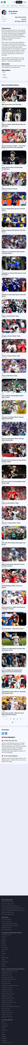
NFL (3, 122)
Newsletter (4, 1038)
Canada (3, 966)
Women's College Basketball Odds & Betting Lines (13, 910)
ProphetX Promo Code (7, 987)
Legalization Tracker (6, 934)
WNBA (3, 102)
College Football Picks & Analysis (9, 923)
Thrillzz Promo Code (6, 1014)
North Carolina (5, 961)
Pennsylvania (5, 949)
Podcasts (4, 1036)
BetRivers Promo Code (7, 1000)
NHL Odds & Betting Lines (8, 914)
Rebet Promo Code (6, 1010)
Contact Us (4, 1040)
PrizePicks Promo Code (7, 1016)
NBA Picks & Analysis (7, 921)
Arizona (3, 943)
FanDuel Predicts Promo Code (9, 979)
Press (3, 1032)
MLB (3, 646)
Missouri (4, 963)
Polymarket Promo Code (7, 977)
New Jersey (4, 947)
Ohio (3, 955)
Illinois (3, 951)
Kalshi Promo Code (6, 981)
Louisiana (4, 938)
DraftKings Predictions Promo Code (10, 985)
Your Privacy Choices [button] (7, 1042)
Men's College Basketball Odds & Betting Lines (12, 908)
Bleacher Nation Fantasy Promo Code (10, 1006)
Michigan (4, 953)
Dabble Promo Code (6, 1004)
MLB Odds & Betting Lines (8, 912)
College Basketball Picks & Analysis (10, 925)
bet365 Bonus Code (6, 975)
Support (3, 1034)
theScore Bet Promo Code (8, 993)
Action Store (4, 1030)
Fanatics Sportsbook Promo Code (9, 971)
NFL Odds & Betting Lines (8, 901)
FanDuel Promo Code (7, 991)
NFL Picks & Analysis (6, 919)
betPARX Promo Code (7, 996)
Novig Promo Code (6, 983)
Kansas (3, 959)
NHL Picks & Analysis (7, 929)
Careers (3, 1028)
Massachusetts (5, 957)
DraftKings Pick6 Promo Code (9, 1002)
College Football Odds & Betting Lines (10, 906)
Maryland (4, 941)
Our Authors (4, 1023)
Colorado (4, 945)
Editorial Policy (5, 1026)
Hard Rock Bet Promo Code (8, 998)
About (3, 1021)
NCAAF (3, 711)
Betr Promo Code (6, 1008)
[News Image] (14, 94)
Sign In (24, 2)
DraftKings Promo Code (7, 989)
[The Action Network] (5, 2)
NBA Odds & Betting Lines (8, 903)
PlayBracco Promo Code (7, 1012)
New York (4, 936)
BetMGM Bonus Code (7, 973)
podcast (22, 52)
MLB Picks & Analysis (7, 927)
